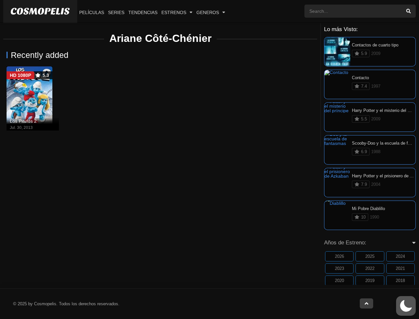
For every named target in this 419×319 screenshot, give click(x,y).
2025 (369, 256)
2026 (339, 256)
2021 (400, 268)
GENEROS (207, 12)
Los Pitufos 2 (23, 121)
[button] (406, 306)
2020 (339, 280)
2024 (400, 256)
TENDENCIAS (142, 12)
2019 (369, 280)
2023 (339, 268)
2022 (369, 268)
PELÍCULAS (91, 12)
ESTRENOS (173, 12)
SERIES (116, 12)
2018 (400, 280)
